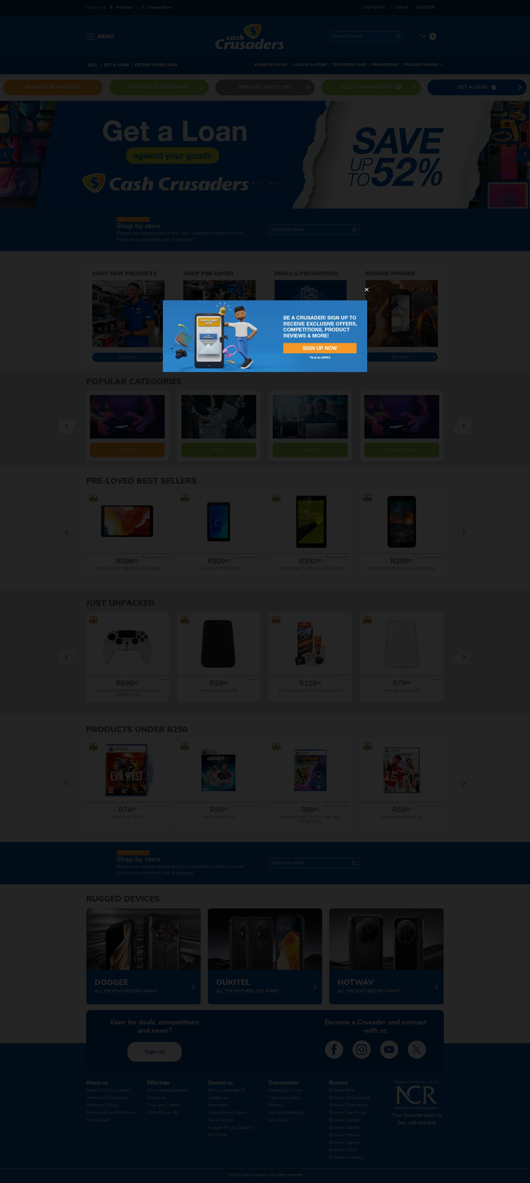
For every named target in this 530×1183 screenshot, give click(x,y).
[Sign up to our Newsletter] (265, 336)
